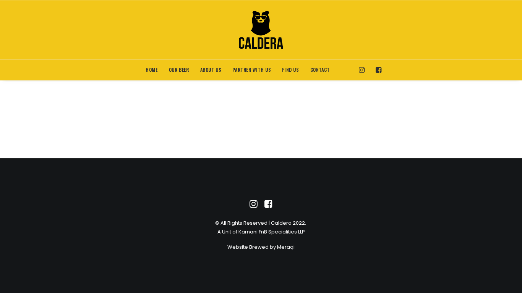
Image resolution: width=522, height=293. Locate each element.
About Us (211, 69)
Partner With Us (251, 69)
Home (151, 69)
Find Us (290, 69)
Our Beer (179, 69)
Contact (320, 69)
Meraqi (286, 247)
